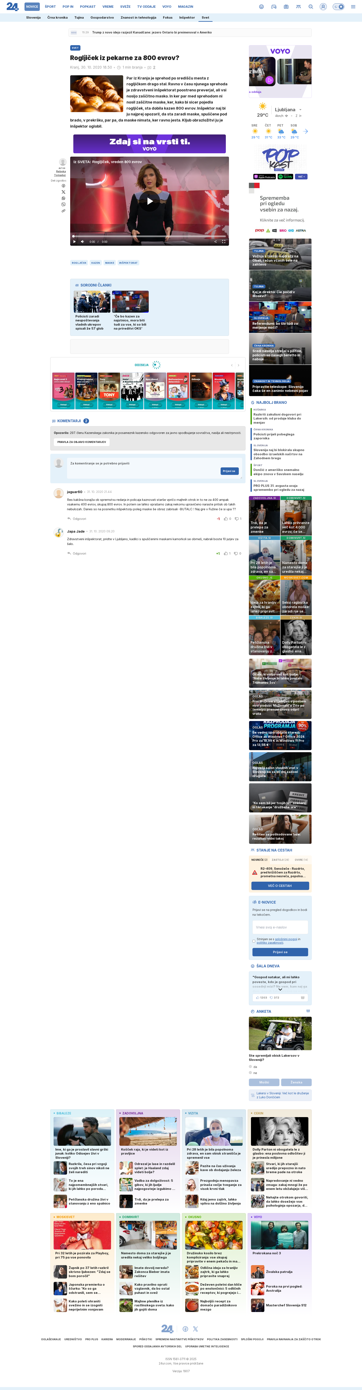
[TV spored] (286, 6)
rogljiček (79, 262)
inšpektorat (128, 262)
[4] (86, 391)
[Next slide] (238, 365)
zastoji (280, 859)
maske (109, 262)
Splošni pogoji (252, 1339)
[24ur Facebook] (185, 1329)
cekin (258, 1113)
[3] (63, 391)
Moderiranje (126, 1339)
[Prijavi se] (323, 6)
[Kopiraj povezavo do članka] (63, 211)
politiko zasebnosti (270, 942)
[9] (201, 391)
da (255, 1067)
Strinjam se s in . (278, 940)
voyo (258, 1217)
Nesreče (259, 859)
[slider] (149, 236)
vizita (193, 1113)
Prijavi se (229, 471)
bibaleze (64, 1113)
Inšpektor (187, 17)
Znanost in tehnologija (138, 17)
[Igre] (274, 6)
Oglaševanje (51, 1339)
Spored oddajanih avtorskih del (157, 1346)
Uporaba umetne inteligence (207, 1346)
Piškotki (145, 1339)
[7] (155, 391)
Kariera (107, 1339)
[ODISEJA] (147, 365)
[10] (224, 391)
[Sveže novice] (74, 33)
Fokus (168, 17)
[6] (132, 391)
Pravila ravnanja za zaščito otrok (294, 1339)
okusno (194, 1217)
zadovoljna (132, 1113)
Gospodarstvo (102, 17)
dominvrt (130, 1217)
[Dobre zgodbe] (261, 6)
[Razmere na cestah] (298, 6)
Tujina (79, 17)
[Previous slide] (232, 365)
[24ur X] (195, 1329)
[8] (178, 391)
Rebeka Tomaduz (60, 173)
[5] (109, 391)
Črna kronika (57, 17)
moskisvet (66, 1217)
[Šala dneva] (302, 998)
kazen (95, 262)
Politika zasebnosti (222, 1339)
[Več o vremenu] (305, 131)
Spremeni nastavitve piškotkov (179, 1339)
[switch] (338, 6)
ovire (301, 859)
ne (255, 1073)
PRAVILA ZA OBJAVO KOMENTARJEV (81, 442)
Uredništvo (73, 1339)
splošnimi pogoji (286, 939)
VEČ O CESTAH (280, 886)
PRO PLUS (91, 1339)
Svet (205, 17)
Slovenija (33, 17)
